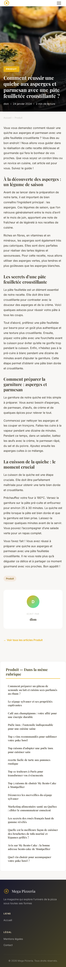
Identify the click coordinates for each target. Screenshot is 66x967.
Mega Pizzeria (23, 891)
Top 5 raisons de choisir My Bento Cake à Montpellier (32, 785)
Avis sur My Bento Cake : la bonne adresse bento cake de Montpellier (29, 847)
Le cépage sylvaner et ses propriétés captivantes (30, 703)
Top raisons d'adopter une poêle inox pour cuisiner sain (30, 750)
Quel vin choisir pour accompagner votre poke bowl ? (29, 858)
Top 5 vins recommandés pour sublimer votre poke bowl (32, 738)
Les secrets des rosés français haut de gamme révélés (31, 820)
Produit (11, 69)
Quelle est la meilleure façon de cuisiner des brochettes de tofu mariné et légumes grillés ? (33, 833)
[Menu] (58, 3)
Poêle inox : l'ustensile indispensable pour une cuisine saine (30, 726)
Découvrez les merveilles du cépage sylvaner (30, 796)
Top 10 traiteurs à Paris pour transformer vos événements (25, 773)
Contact (8, 945)
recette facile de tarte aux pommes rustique (29, 761)
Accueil (7, 117)
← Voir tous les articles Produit (23, 640)
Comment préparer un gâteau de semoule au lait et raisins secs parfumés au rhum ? (32, 689)
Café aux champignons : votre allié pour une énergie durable (32, 715)
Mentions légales (13, 938)
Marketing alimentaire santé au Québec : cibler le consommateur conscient (32, 808)
